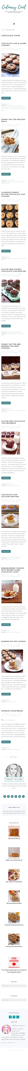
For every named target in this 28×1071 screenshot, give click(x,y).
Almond (8, 701)
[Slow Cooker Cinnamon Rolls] (14, 880)
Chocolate (9, 258)
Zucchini (16, 558)
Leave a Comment (15, 49)
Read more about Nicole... (8, 1042)
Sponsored (7, 183)
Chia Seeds (13, 410)
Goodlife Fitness (21, 181)
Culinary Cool (14, 10)
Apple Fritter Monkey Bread (14, 860)
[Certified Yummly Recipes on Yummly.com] (14, 970)
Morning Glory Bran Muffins (14, 946)
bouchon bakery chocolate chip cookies (15, 105)
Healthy (3, 183)
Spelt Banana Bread (14, 838)
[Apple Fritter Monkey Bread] (14, 858)
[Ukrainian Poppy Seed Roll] (14, 901)
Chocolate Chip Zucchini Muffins (10, 495)
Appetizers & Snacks (11, 180)
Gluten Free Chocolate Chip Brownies (13, 422)
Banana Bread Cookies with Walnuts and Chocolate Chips (12, 570)
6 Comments (15, 125)
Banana (8, 410)
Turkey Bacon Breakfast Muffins (14, 925)
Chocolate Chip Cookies (6, 107)
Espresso (19, 749)
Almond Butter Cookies (13, 641)
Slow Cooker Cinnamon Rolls (14, 881)
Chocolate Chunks (21, 107)
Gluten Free (20, 258)
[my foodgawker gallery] (14, 972)
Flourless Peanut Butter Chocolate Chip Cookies (13, 194)
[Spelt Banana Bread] (14, 836)
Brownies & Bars (10, 483)
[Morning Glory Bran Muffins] (14, 944)
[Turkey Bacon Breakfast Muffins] (14, 923)
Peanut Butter (4, 411)
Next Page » (14, 757)
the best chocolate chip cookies (7, 108)
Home (3, 29)
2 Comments (15, 715)
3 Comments (14, 352)
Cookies (8, 104)
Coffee (15, 749)
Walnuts (19, 632)
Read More (6, 98)
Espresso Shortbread (12, 711)
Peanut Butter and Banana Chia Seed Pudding (11, 346)
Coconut (15, 181)
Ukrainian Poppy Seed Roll (14, 903)
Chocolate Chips (14, 107)
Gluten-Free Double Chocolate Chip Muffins (13, 270)
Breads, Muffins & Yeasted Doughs (14, 331)
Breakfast (9, 408)
